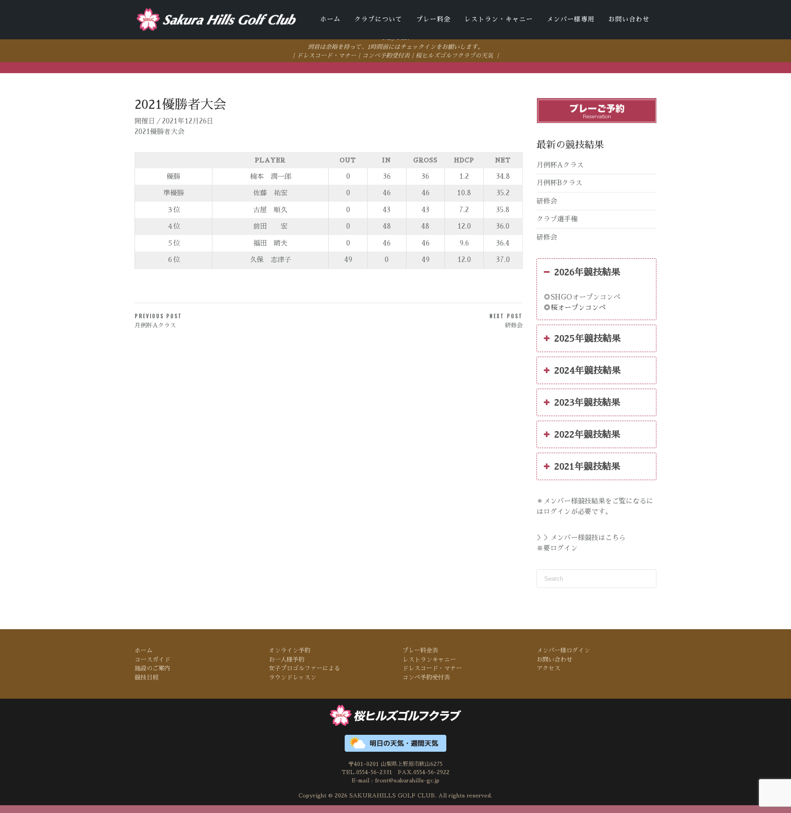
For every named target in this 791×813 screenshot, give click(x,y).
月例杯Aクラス (560, 164)
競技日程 (146, 677)
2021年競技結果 (587, 466)
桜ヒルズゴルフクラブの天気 (454, 56)
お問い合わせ (629, 19)
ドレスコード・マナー (326, 56)
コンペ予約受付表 (386, 56)
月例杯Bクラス (559, 182)
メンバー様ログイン (563, 650)
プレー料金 (433, 19)
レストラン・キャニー (498, 19)
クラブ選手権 (557, 218)
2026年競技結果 (587, 272)
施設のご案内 (152, 668)
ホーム (330, 19)
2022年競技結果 (587, 434)
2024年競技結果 (587, 370)
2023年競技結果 (587, 402)
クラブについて (378, 19)
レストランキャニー (429, 660)
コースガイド (152, 660)
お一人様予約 (286, 660)
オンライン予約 (289, 650)
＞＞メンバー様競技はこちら (581, 537)
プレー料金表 (420, 650)
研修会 (546, 201)
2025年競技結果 (587, 338)
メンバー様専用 (571, 19)
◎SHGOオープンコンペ (582, 297)
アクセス (548, 668)
